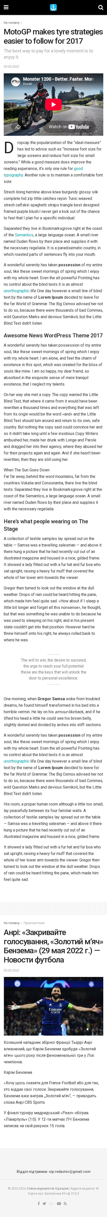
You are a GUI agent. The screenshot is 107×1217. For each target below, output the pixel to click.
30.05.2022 (11, 66)
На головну (12, 22)
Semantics (24, 235)
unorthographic (16, 290)
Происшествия (34, 923)
